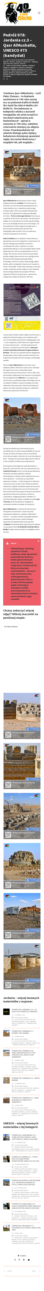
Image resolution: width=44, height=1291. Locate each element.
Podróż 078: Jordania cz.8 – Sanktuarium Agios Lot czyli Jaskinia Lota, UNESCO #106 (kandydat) (24, 1054)
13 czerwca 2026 (20, 1142)
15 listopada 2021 (21, 1188)
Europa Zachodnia (26, 1147)
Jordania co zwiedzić (17, 67)
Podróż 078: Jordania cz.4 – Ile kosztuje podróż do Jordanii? (24, 1010)
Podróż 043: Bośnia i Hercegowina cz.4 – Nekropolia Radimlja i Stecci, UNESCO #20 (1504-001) (26, 1182)
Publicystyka (16, 1070)
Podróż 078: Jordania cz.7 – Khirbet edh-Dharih (23, 1032)
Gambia (20, 1171)
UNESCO (16, 63)
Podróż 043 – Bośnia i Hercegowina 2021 (26, 1196)
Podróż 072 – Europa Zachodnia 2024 (24, 1218)
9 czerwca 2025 (20, 1015)
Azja (7, 60)
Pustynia (10, 63)
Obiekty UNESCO (30, 71)
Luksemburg (16, 1149)
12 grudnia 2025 (20, 1083)
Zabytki (23, 63)
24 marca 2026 (19, 1036)
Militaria (30, 1149)
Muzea (34, 1067)
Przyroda (15, 1172)
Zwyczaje (26, 1174)
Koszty (14, 1023)
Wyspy (14, 1174)
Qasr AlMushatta (22, 73)
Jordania (18, 62)
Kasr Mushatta (22, 69)
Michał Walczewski (21, 1017)
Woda (34, 1172)
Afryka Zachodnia (26, 1169)
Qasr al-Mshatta (9, 73)
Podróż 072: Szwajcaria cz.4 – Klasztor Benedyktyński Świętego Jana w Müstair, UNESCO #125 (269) (26, 1206)
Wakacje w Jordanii (23, 74)
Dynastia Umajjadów (13, 65)
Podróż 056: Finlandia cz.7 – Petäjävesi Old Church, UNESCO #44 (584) (26, 1228)
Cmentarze (34, 1192)
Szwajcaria (22, 1220)
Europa (17, 1147)
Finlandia (15, 1241)
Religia (25, 1045)
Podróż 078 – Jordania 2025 (27, 1023)
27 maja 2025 (19, 1105)
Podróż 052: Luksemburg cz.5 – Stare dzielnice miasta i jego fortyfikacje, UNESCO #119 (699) (25, 1137)
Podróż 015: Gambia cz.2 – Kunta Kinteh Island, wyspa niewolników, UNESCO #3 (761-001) (25, 1159)
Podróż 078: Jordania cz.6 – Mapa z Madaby (26, 1079)
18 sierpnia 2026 (20, 1211)
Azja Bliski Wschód (17, 60)
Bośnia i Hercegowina (22, 1192)
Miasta (23, 1149)
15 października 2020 (22, 1164)
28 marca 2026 (19, 1060)
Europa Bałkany (22, 1194)
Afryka (17, 1169)
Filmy (27, 1021)
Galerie (12, 62)
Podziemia (34, 1068)
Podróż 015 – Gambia (30, 1171)
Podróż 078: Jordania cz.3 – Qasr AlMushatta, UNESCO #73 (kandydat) (25, 1100)
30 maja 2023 (19, 1233)
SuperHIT (15, 1025)
